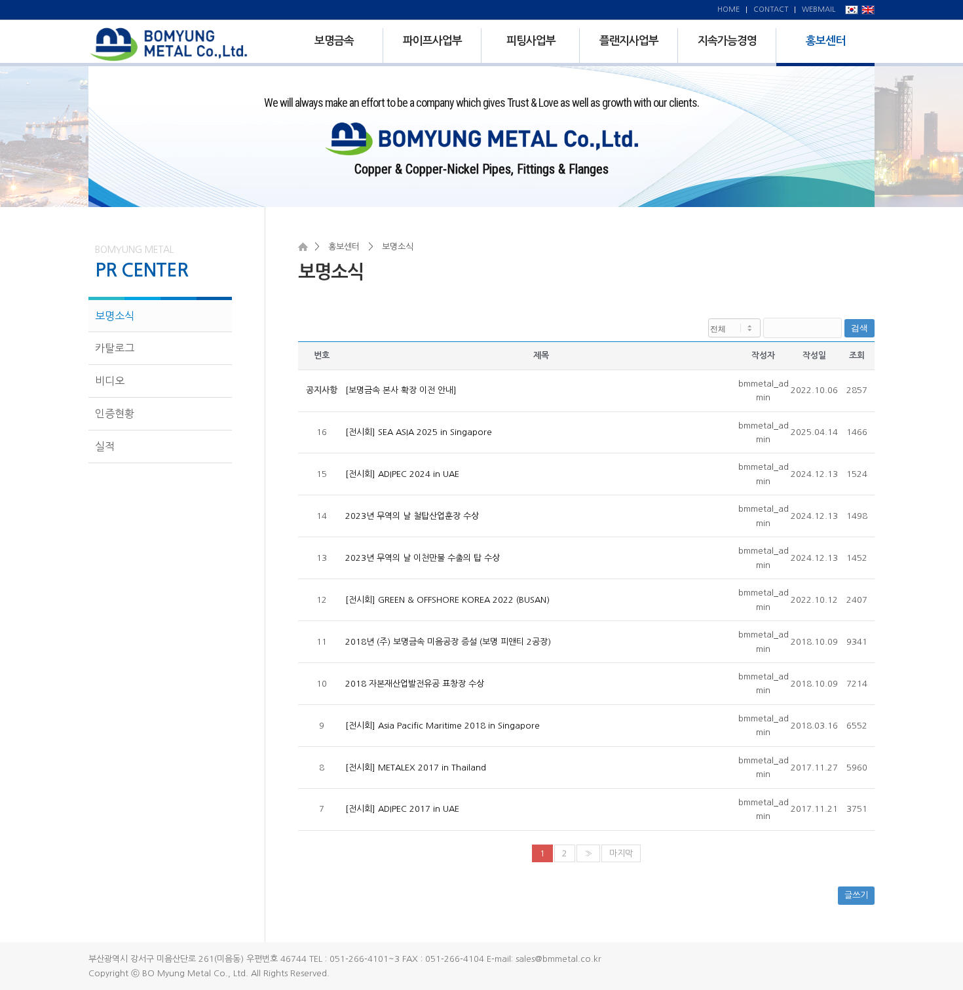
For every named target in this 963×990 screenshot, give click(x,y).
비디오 (109, 380)
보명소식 (114, 316)
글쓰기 (856, 895)
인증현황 (114, 413)
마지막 (621, 853)
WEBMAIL (818, 9)
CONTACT (770, 9)
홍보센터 (344, 246)
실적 (105, 446)
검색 (859, 328)
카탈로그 (114, 348)
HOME (728, 9)
